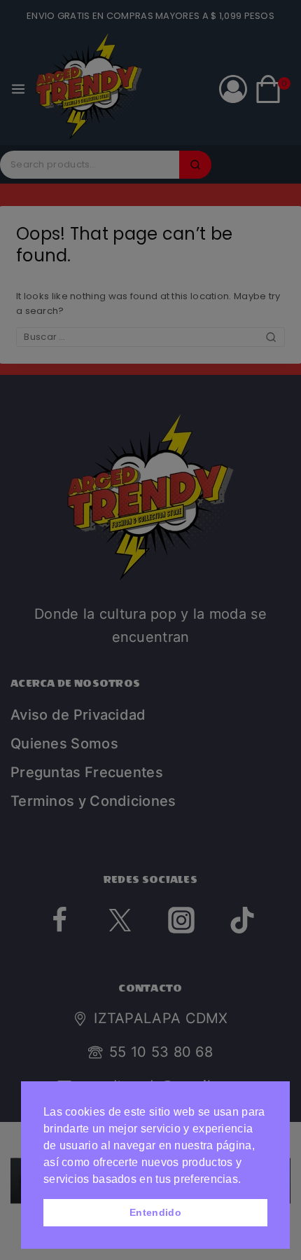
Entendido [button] (155, 1212)
